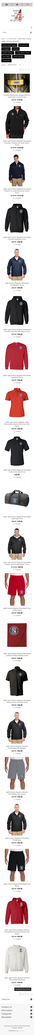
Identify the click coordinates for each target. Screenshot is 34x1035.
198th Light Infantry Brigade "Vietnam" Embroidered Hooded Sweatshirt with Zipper (17, 932)
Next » (32, 70)
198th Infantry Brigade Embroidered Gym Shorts (17, 885)
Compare (18, 102)
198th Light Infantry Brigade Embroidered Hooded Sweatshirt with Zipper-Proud (17, 330)
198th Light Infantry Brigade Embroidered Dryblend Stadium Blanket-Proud (17, 654)
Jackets (15, 49)
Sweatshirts (6, 60)
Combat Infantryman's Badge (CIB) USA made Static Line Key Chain (17, 96)
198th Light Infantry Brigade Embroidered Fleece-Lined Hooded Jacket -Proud (17, 563)
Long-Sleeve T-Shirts (23, 53)
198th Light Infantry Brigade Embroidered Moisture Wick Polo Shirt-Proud (17, 701)
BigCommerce (21, 1031)
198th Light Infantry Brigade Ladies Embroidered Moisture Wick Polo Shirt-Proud (17, 424)
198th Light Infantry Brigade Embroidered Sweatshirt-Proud (17, 376)
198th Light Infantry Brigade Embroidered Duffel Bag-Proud (17, 518)
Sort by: (3, 65)
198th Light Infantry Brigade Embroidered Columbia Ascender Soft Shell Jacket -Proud (17, 143)
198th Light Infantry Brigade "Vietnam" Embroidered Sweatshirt (17, 979)
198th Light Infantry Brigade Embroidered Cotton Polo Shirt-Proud (17, 471)
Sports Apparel (18, 56)
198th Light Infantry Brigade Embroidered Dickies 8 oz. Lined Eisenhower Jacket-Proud (17, 191)
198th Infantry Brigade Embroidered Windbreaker (17, 839)
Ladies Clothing (7, 53)
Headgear (6, 49)
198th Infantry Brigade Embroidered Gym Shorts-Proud (17, 609)
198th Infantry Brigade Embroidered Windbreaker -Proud (17, 284)
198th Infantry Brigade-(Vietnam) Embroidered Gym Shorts (17, 793)
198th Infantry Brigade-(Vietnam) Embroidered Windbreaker (17, 747)
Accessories (23, 45)
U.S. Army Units (11, 39)
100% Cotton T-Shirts (9, 45)
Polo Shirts (6, 56)
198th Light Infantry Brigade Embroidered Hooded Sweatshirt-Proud (17, 238)
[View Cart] (17, 4)
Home (3, 39)
